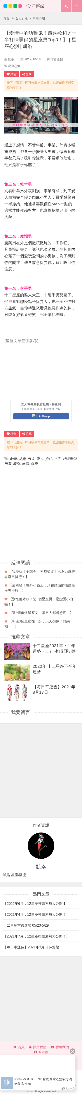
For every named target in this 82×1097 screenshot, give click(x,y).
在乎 (57, 459)
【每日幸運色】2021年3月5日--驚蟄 (31, 947)
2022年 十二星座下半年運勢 (55, 669)
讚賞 (13, 74)
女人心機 (21, 18)
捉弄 (22, 459)
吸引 (16, 464)
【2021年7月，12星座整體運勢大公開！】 (36, 936)
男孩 (7, 464)
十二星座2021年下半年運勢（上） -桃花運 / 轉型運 (54, 648)
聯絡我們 (62, 1047)
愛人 (39, 459)
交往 (48, 459)
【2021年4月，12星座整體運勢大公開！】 (36, 914)
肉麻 (25, 464)
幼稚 (13, 459)
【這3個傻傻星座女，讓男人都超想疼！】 (41, 612)
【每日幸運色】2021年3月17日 (54, 689)
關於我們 (39, 1047)
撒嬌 (34, 464)
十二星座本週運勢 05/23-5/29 (26, 925)
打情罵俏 (70, 459)
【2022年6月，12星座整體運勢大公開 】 (35, 903)
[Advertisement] (41, 512)
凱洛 (11, 59)
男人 (31, 459)
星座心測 (39, 18)
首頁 (6, 18)
